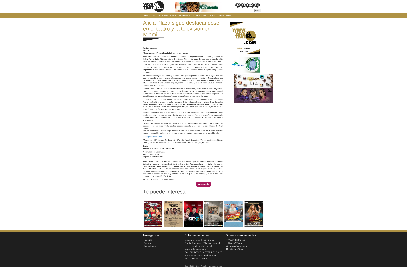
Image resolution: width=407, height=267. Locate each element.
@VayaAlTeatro (234, 243)
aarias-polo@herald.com (152, 137)
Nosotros (149, 16)
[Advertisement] (245, 134)
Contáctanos (224, 16)
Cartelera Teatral (167, 16)
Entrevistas (185, 16)
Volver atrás (203, 184)
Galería (197, 16)
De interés (209, 16)
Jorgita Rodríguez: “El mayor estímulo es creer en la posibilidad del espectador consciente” (203, 246)
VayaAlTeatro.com (236, 240)
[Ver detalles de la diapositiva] (198, 7)
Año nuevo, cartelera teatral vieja (200, 240)
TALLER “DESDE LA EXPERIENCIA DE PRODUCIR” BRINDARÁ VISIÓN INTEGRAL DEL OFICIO (203, 255)
